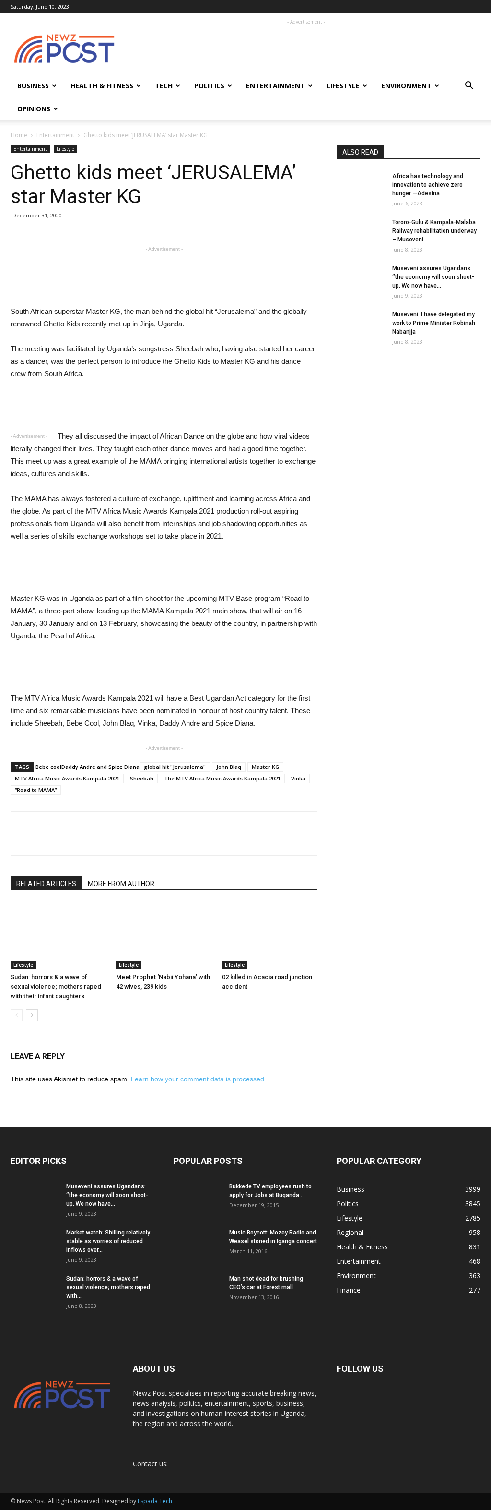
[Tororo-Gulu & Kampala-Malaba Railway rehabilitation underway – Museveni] (361, 234)
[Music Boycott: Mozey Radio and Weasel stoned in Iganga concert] (198, 1241)
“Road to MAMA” (36, 789)
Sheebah (141, 778)
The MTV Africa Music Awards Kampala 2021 (222, 778)
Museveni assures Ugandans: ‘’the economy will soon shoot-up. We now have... (433, 277)
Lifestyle (343, 85)
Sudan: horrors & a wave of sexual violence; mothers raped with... (108, 1287)
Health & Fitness (101, 85)
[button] (468, 86)
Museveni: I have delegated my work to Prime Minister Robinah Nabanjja (433, 323)
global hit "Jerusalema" (175, 766)
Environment (406, 85)
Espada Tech (155, 1501)
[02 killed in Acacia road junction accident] (269, 936)
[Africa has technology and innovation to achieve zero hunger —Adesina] (361, 188)
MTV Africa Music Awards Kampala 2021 (67, 778)
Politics (209, 85)
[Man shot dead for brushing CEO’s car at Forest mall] (196, 1291)
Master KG (265, 766)
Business (33, 85)
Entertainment (275, 85)
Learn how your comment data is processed (197, 1079)
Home (19, 135)
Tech (164, 85)
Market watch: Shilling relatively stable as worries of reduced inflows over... (108, 1241)
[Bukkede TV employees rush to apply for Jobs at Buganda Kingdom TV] (198, 1199)
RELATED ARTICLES (46, 883)
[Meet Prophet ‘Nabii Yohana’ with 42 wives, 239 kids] (163, 936)
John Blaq (228, 766)
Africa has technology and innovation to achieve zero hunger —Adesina (427, 185)
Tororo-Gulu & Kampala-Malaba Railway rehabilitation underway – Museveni (434, 231)
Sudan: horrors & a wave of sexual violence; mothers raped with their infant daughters (56, 986)
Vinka (298, 778)
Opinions (33, 108)
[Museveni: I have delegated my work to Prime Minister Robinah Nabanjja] (361, 326)
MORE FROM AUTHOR (121, 883)
